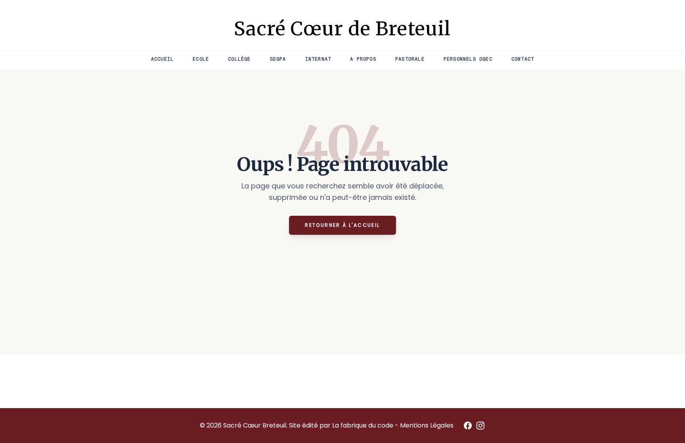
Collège (239, 59)
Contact (522, 59)
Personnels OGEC (468, 59)
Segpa (278, 59)
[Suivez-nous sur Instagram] (480, 425)
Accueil (162, 59)
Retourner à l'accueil (342, 225)
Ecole (201, 59)
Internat (318, 59)
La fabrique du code (363, 425)
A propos (363, 59)
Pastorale (410, 59)
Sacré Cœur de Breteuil (342, 28)
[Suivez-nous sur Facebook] (468, 425)
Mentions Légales (426, 425)
